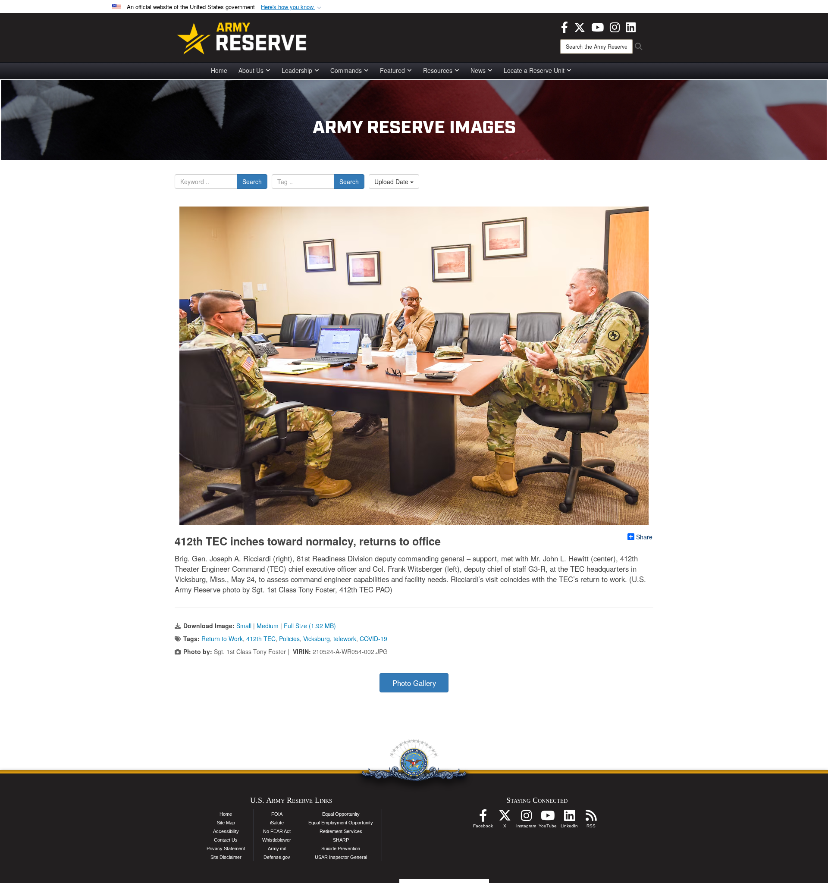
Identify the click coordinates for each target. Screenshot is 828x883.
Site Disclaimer (226, 857)
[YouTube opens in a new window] (597, 26)
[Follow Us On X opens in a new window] (504, 817)
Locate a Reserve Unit (534, 70)
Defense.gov (276, 857)
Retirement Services (341, 831)
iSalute (277, 822)
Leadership (297, 70)
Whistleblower (276, 839)
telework (344, 638)
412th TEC (261, 638)
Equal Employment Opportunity (340, 822)
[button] (292, 7)
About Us (250, 70)
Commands (346, 70)
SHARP (341, 839)
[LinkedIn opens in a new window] (631, 26)
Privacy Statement (226, 848)
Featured (392, 70)
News (478, 70)
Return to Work (222, 638)
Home (219, 70)
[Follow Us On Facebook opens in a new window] (483, 817)
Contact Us (226, 839)
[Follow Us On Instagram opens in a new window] (526, 817)
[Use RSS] (591, 817)
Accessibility (226, 831)
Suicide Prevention (340, 848)
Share (644, 536)
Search (252, 181)
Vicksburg (316, 638)
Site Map (226, 822)
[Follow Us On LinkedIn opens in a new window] (569, 817)
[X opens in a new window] (579, 26)
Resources (437, 70)
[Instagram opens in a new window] (615, 26)
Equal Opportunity (341, 814)
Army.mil (276, 848)
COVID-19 (373, 638)
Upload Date (392, 181)
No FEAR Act (277, 831)
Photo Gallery (414, 683)
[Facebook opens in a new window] (564, 26)
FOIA (276, 814)
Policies (289, 638)
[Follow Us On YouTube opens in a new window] (547, 817)
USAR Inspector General (341, 857)
